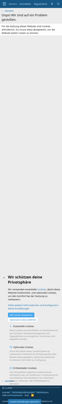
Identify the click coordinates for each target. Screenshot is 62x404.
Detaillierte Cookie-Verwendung (27, 391)
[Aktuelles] (52, 4)
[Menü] (4, 4)
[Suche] (58, 4)
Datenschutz (16, 395)
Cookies (41, 289)
